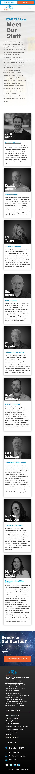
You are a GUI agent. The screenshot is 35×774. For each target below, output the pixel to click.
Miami (21, 695)
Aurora (16, 688)
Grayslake (8, 681)
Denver (16, 699)
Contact (25, 2)
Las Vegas (16, 695)
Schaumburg (8, 690)
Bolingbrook (22, 688)
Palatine (7, 688)
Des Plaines (20, 684)
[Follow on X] (10, 765)
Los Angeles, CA (16, 701)
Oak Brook (13, 684)
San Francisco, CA (13, 703)
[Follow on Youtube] (18, 765)
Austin (20, 699)
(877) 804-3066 (9, 2)
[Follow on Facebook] (6, 765)
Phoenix (12, 699)
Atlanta (7, 693)
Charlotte (8, 701)
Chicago (11, 686)
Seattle (10, 697)
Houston (10, 695)
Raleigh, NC (11, 705)
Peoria (12, 688)
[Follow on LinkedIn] (14, 765)
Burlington (14, 681)
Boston (12, 693)
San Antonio (16, 697)
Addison (16, 686)
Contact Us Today (17, 659)
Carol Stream (13, 683)
